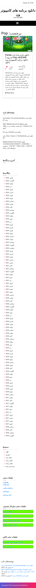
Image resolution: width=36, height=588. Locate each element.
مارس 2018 (9, 386)
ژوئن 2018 (9, 377)
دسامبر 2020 (10, 295)
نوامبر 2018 (9, 365)
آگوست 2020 (10, 307)
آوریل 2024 (9, 225)
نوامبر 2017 (9, 397)
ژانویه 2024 (9, 233)
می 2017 (8, 412)
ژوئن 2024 (9, 219)
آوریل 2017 (9, 415)
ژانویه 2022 (9, 257)
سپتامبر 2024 (10, 210)
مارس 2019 (9, 353)
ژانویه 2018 (9, 392)
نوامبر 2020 (9, 298)
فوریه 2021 (9, 289)
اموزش (8, 455)
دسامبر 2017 (10, 394)
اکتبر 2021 (9, 266)
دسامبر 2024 (10, 201)
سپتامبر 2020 (10, 304)
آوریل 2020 (9, 318)
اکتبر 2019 (9, 336)
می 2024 (9, 222)
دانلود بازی (9, 457)
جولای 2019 (9, 342)
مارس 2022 (9, 254)
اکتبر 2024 (9, 207)
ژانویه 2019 (9, 359)
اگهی (7, 452)
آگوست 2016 (10, 435)
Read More (10, 93)
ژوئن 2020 (9, 312)
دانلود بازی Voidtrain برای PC (12, 132)
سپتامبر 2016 (10, 433)
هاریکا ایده (6, 491)
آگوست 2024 (10, 213)
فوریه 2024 (9, 230)
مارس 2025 (9, 192)
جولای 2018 (9, 374)
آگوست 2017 (10, 403)
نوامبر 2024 (9, 204)
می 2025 (9, 186)
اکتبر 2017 (9, 400)
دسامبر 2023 (10, 236)
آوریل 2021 (9, 283)
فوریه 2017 (9, 421)
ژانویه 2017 (9, 424)
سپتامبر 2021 (10, 268)
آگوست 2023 (10, 245)
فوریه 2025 (9, 195)
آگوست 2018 (10, 371)
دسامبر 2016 (10, 427)
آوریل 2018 (9, 383)
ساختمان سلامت (8, 488)
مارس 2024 (9, 227)
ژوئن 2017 (9, 409)
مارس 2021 (9, 286)
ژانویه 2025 (9, 198)
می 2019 (8, 348)
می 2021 (8, 280)
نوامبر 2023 (9, 239)
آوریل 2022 (9, 251)
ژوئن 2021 (9, 277)
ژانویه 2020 (9, 327)
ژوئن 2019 (9, 345)
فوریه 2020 (9, 324)
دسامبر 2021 (10, 260)
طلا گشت (6, 482)
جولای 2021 (9, 274)
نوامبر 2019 (9, 333)
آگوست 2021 (10, 271)
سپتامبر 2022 (10, 248)
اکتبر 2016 (9, 430)
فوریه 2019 (9, 356)
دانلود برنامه (9, 460)
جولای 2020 (9, 310)
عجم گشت (6, 484)
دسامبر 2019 (10, 330)
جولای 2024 (9, 216)
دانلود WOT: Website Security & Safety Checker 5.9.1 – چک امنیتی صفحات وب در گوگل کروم (17, 126)
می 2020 (9, 315)
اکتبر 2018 (9, 368)
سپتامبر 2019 (10, 339)
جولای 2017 (9, 406)
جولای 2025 (9, 184)
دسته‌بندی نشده (10, 466)
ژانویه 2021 (9, 292)
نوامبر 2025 (9, 178)
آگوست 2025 (10, 181)
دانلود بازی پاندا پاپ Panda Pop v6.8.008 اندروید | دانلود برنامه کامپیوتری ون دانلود (17, 59)
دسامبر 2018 (10, 362)
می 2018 (8, 380)
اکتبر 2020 (9, 301)
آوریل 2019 (9, 351)
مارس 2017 (9, 418)
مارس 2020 (9, 321)
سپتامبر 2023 (10, 242)
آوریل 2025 (9, 189)
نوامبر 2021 (9, 263)
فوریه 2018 (9, 389)
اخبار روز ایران (7, 495)
